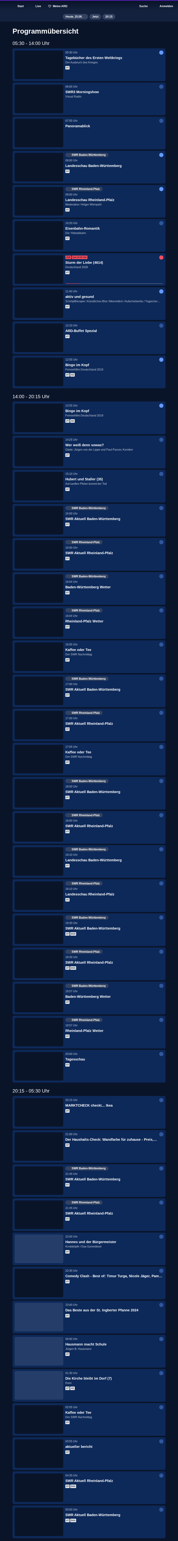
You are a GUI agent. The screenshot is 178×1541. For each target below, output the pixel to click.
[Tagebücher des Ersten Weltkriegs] (39, 64)
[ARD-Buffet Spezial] (39, 337)
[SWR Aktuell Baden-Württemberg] (39, 520)
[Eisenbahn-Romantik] (39, 235)
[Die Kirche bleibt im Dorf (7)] (39, 1385)
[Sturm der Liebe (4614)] (39, 269)
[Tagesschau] (39, 1066)
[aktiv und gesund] (39, 303)
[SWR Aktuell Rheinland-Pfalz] (39, 554)
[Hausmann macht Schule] (39, 1351)
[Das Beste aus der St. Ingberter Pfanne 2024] (39, 1317)
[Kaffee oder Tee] (39, 656)
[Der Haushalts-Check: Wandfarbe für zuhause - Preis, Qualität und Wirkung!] (39, 1146)
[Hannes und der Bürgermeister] (39, 1248)
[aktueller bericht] (39, 1453)
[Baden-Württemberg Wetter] (39, 588)
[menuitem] (5, 6)
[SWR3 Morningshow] (39, 99)
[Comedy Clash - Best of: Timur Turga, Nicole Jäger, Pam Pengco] (39, 1283)
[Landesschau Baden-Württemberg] (39, 167)
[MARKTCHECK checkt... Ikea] (39, 1112)
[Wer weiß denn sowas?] (39, 452)
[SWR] (89, 6)
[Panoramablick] (39, 133)
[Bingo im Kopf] (39, 372)
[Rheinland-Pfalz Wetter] (39, 622)
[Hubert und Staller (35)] (39, 486)
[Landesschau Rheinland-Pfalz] (39, 201)
